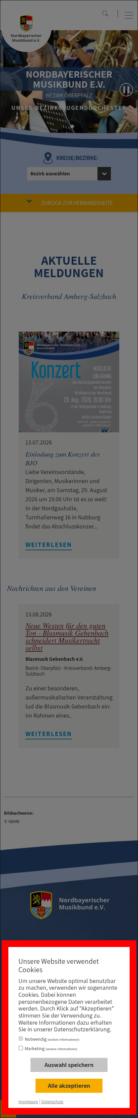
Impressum (28, 1102)
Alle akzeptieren (69, 1085)
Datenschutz (52, 1102)
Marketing (51, 1048)
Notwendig (52, 1039)
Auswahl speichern (69, 1065)
